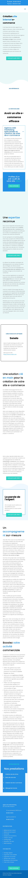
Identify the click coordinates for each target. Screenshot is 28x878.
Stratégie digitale (8, 853)
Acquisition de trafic (9, 841)
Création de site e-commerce (13, 783)
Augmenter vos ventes (9, 856)
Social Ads (6, 834)
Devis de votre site (10, 777)
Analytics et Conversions (10, 836)
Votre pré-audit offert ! (14, 58)
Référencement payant (10, 832)
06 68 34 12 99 (10, 819)
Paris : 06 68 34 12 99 (14, 4)
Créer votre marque (9, 862)
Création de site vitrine (11, 774)
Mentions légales (7, 875)
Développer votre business (11, 860)
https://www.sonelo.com (9, 354)
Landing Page (7, 839)
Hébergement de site (11, 788)
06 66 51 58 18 (9, 813)
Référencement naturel (10, 830)
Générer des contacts (9, 858)
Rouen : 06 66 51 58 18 (15, 1)
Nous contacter (14, 186)
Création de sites (8, 837)
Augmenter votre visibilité (10, 854)
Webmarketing (7, 843)
